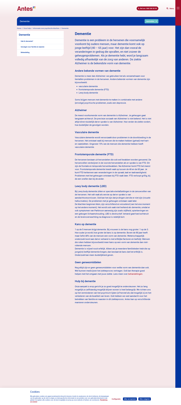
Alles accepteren (130, 399)
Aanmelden (150, 21)
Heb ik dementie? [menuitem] (27, 41)
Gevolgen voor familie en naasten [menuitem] (32, 47)
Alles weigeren (144, 399)
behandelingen (135, 274)
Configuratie (116, 399)
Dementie (24, 34)
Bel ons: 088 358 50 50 (148, 8)
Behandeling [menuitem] (25, 52)
